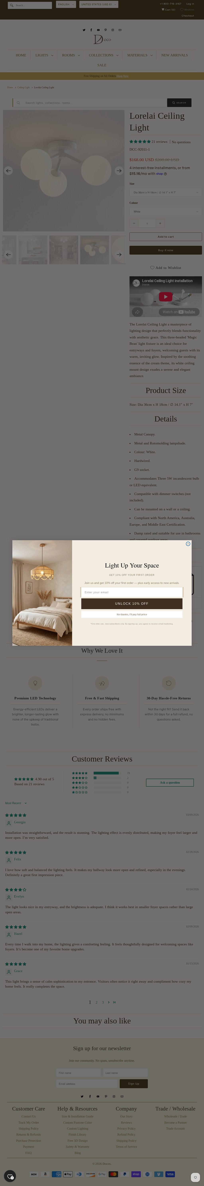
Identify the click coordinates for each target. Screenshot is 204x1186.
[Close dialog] (188, 544)
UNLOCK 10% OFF (132, 603)
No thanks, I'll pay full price (132, 614)
